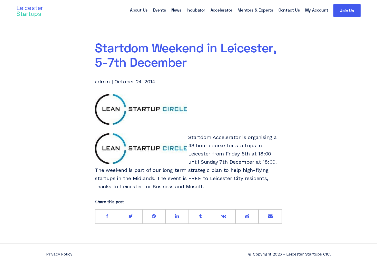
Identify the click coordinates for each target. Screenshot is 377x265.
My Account (316, 9)
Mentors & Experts (255, 9)
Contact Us (289, 9)
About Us (138, 9)
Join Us (347, 10)
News (176, 9)
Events (159, 9)
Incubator (196, 9)
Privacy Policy (59, 254)
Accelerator (221, 9)
